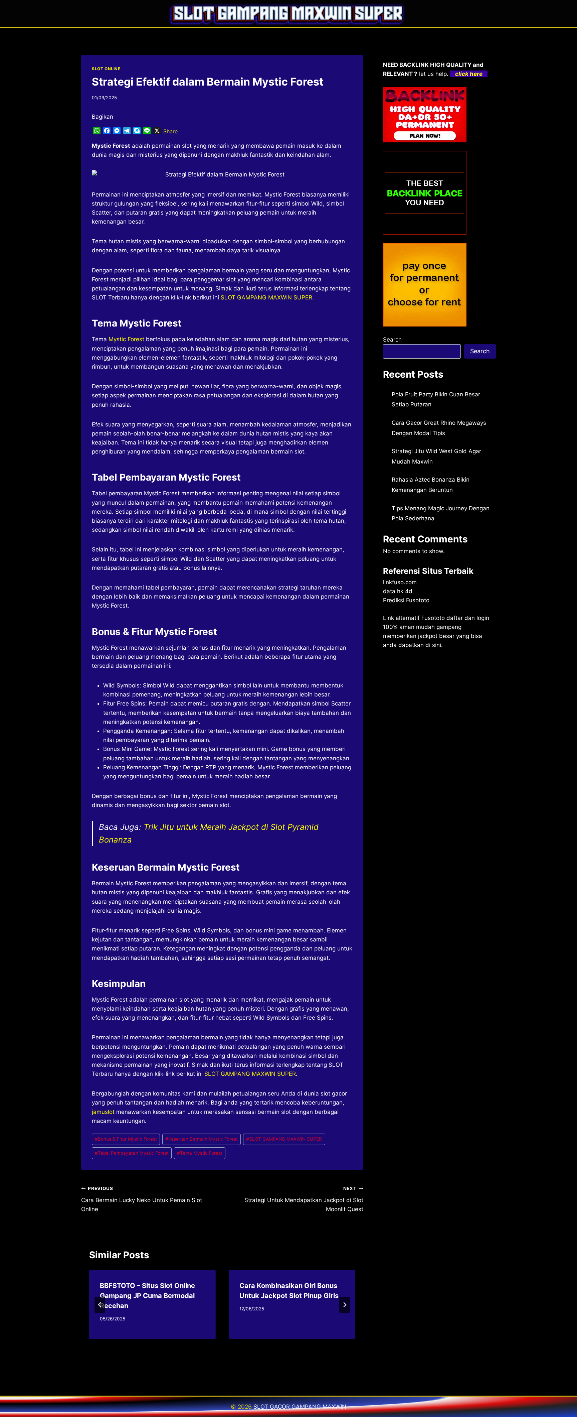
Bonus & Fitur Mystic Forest (126, 1139)
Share (170, 131)
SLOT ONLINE (106, 68)
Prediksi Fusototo (406, 600)
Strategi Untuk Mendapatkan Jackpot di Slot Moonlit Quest (303, 1199)
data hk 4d (397, 591)
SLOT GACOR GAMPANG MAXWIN (299, 1406)
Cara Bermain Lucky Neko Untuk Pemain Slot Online (141, 1199)
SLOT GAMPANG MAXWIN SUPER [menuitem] (266, 297)
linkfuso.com (400, 582)
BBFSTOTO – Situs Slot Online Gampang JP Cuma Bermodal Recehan (147, 1296)
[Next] (344, 1305)
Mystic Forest (126, 339)
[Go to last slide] (99, 1305)
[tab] (208, 1344)
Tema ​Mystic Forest (199, 1153)
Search (392, 339)
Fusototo (433, 618)
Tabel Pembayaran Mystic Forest (132, 1153)
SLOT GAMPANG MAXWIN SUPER (284, 1139)
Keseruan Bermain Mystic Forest (201, 1139)
